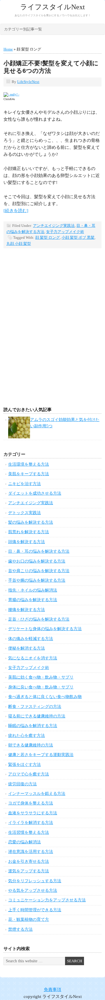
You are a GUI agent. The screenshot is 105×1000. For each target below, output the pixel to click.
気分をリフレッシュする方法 (34, 881)
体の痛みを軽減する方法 (30, 638)
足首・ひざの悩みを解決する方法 (38, 619)
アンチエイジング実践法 (54, 225)
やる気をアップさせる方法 (32, 890)
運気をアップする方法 (28, 871)
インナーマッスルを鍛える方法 (36, 793)
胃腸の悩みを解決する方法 (32, 600)
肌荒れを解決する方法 (28, 532)
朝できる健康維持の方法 (30, 745)
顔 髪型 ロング (47, 237)
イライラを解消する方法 (30, 822)
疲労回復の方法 (22, 784)
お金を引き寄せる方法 (28, 861)
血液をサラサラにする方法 (32, 813)
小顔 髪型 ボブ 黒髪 (78, 237)
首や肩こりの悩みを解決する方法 (38, 571)
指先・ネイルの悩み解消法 (32, 590)
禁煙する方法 (20, 929)
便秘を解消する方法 (26, 648)
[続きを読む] (16, 210)
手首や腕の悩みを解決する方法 (36, 580)
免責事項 (52, 989)
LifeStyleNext (28, 81)
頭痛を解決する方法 (26, 542)
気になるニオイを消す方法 (32, 658)
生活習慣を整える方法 (28, 832)
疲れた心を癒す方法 (26, 735)
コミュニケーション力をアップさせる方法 (47, 900)
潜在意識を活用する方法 (30, 851)
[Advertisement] (52, 337)
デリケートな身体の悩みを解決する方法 (45, 629)
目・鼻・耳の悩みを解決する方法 (38, 551)
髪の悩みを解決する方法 (30, 522)
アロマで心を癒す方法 (28, 774)
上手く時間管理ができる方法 (34, 910)
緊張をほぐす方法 (24, 764)
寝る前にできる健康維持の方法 (36, 716)
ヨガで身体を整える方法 (30, 803)
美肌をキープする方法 (28, 474)
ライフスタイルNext (52, 7)
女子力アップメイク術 (65, 231)
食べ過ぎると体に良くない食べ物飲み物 (45, 697)
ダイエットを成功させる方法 (34, 493)
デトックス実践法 (24, 513)
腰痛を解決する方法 (26, 609)
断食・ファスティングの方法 (34, 706)
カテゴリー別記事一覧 (23, 29)
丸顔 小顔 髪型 (18, 243)
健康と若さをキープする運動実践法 (41, 755)
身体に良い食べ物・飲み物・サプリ (41, 687)
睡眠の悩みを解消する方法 (32, 726)
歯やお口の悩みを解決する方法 (36, 561)
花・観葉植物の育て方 (28, 919)
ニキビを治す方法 (24, 484)
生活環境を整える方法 (28, 464)
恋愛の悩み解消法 (24, 842)
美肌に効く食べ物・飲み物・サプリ (41, 677)
